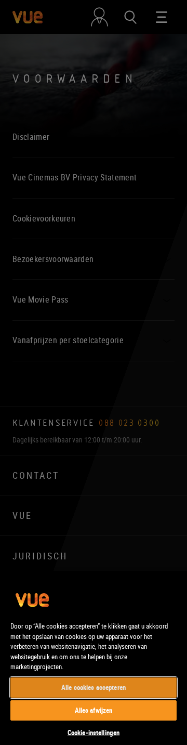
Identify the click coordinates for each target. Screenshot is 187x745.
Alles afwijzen (94, 710)
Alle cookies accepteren (93, 687)
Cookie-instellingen (93, 732)
